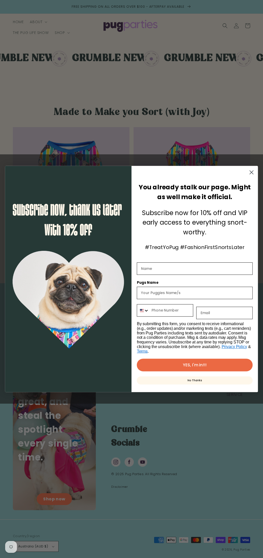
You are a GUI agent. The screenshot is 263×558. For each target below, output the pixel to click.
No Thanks (194, 380)
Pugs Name (148, 282)
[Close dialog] (251, 172)
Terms (142, 351)
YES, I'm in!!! (194, 365)
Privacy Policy (234, 346)
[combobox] (143, 310)
